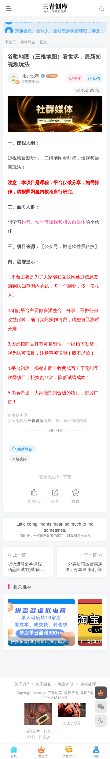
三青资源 (35, 420)
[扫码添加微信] (101, 706)
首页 (12, 41)
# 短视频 (20, 458)
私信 (96, 78)
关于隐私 (43, 684)
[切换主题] (101, 721)
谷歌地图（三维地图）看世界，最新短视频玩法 (54, 60)
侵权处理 (88, 684)
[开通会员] (101, 692)
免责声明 (66, 684)
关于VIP (21, 684)
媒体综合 (27, 41)
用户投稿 (30, 76)
